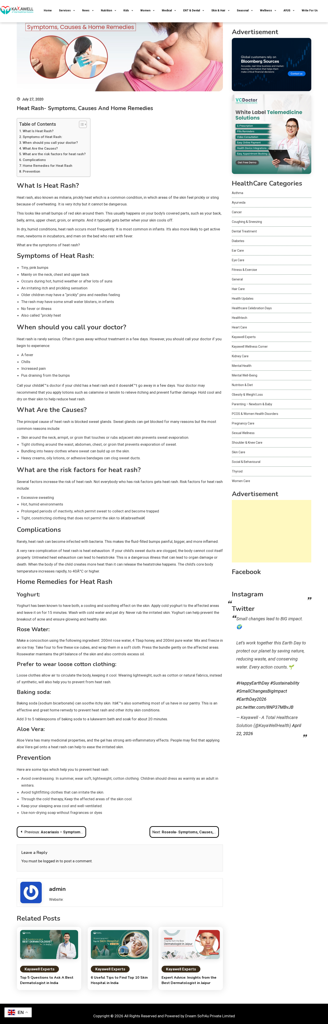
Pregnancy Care (243, 423)
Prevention (31, 171)
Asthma (237, 193)
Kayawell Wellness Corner (250, 346)
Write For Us (310, 10)
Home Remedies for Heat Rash (47, 166)
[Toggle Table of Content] (81, 124)
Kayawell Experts (39, 969)
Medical (167, 10)
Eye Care (238, 260)
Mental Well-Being (244, 375)
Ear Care (238, 250)
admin (57, 889)
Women (145, 10)
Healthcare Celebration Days (252, 308)
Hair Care (238, 289)
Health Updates (242, 298)
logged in (51, 861)
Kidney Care (240, 356)
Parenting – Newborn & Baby (252, 404)
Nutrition (106, 10)
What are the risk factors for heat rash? (54, 154)
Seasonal (243, 10)
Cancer (237, 212)
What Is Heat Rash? (38, 131)
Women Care (241, 481)
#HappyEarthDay (252, 683)
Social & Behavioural (246, 462)
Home (48, 10)
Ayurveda (238, 202)
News (85, 10)
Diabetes (238, 241)
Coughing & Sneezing (247, 222)
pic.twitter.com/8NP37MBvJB (264, 707)
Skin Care (238, 452)
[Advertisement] (271, 531)
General (237, 279)
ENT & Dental (191, 10)
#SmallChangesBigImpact (261, 691)
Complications (34, 160)
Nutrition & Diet (242, 385)
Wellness (266, 10)
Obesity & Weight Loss (247, 394)
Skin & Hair (218, 10)
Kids (126, 10)
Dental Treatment (244, 231)
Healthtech (239, 318)
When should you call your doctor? (50, 143)
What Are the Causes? (40, 148)
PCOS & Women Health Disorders (255, 414)
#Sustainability (284, 683)
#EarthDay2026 (251, 699)
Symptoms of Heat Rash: (42, 137)
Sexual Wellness (243, 433)
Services (65, 10)
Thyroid (237, 471)
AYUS (286, 10)
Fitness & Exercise (244, 270)
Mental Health (241, 366)
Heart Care (239, 327)
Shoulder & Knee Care (247, 442)
